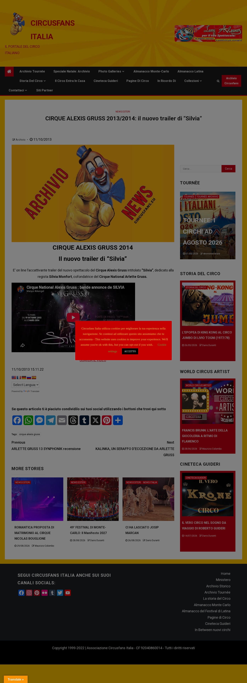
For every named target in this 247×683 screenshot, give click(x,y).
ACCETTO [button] (130, 351)
